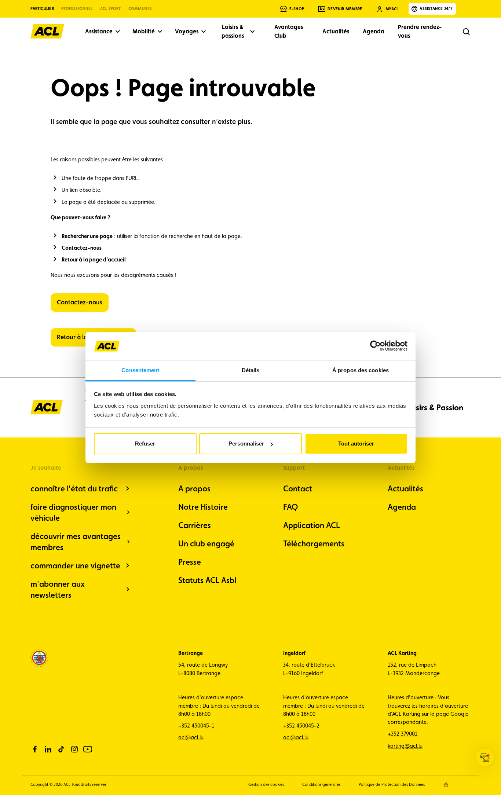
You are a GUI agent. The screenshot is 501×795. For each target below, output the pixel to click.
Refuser (145, 443)
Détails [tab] (251, 370)
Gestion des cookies (266, 784)
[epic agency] (446, 784)
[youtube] (87, 749)
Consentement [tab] (140, 370)
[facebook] (34, 749)
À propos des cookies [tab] (360, 370)
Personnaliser (246, 443)
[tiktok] (61, 749)
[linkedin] (48, 749)
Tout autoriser (356, 443)
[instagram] (74, 749)
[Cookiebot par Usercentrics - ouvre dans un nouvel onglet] (375, 345)
